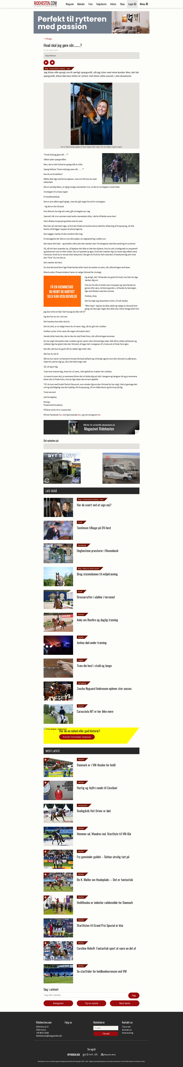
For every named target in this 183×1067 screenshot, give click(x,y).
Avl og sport (82, 805)
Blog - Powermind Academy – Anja (57, 68)
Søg (134, 995)
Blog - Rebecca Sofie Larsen (88, 568)
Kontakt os (127, 1029)
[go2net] (90, 1054)
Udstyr (113, 4)
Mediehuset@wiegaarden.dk (49, 1035)
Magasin (70, 4)
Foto (91, 4)
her (60, 414)
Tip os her (126, 1026)
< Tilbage (48, 38)
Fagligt (80, 660)
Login (131, 4)
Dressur (81, 614)
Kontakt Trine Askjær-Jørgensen (77, 737)
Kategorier (58, 1003)
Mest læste (124, 1003)
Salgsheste (101, 4)
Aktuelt (80, 637)
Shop (122, 4)
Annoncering (127, 1032)
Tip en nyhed (91, 1003)
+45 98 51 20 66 (42, 1032)
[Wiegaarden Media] (108, 1054)
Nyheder (81, 4)
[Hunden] (73, 1054)
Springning (82, 545)
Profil (80, 522)
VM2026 (81, 759)
